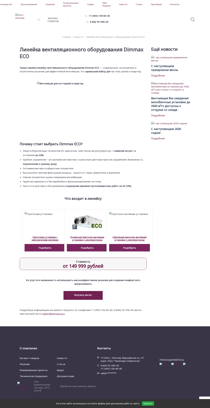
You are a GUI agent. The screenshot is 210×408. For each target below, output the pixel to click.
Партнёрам (156, 4)
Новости (123, 4)
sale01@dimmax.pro (53, 313)
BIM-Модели (107, 4)
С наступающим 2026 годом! (166, 131)
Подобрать (45, 247)
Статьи (139, 4)
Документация (65, 376)
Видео (60, 370)
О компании (28, 348)
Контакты (174, 4)
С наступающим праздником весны (164, 68)
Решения (50, 4)
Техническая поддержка (33, 376)
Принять (148, 403)
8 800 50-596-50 (110, 365)
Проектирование (29, 4)
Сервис (90, 4)
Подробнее (158, 75)
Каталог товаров (29, 358)
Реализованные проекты (71, 4)
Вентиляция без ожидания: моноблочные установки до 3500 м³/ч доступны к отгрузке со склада (170, 104)
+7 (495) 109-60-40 (111, 368)
